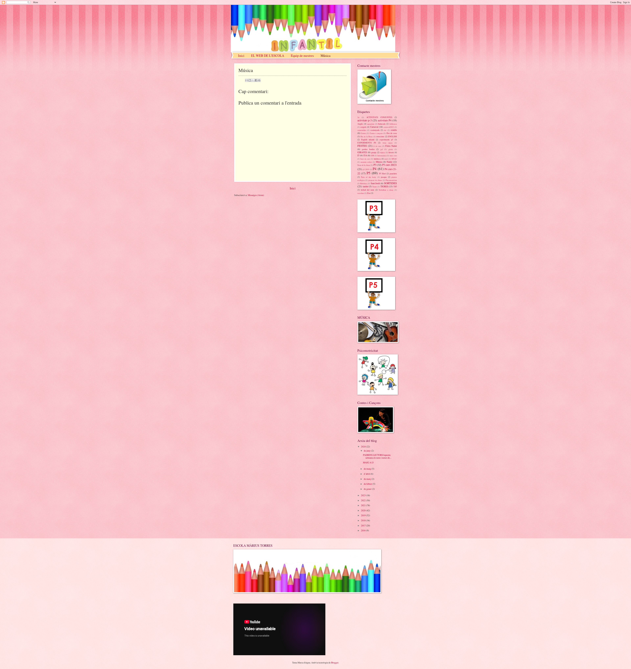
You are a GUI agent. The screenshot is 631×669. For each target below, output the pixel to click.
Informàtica (381, 155)
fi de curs (377, 146)
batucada (382, 123)
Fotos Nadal (391, 145)
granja (373, 152)
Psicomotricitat (391, 180)
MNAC (394, 159)
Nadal (389, 161)
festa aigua (387, 142)
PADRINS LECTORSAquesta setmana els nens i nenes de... (377, 456)
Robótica (363, 183)
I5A (365, 155)
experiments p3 (386, 139)
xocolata (360, 193)
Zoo (368, 193)
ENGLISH (392, 136)
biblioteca (393, 124)
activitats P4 (384, 120)
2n (358, 117)
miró (386, 159)
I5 (358, 155)
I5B (372, 155)
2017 (363, 525)
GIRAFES (362, 152)
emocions (380, 136)
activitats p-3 (364, 120)
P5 (368, 173)
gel (381, 149)
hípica (382, 152)
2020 (363, 510)
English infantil (367, 139)
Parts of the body (368, 177)
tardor (365, 186)
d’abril (367, 473)
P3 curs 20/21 (389, 165)
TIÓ (395, 186)
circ (385, 130)
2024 (363, 446)
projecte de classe (375, 180)
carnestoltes (361, 130)
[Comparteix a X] (253, 80)
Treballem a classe (386, 190)
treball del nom (367, 189)
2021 (363, 505)
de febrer (368, 483)
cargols (363, 127)
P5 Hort (382, 173)
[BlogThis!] (249, 80)
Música (325, 55)
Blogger (334, 662)
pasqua (384, 177)
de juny (367, 450)
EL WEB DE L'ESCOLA (267, 55)
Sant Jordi (375, 183)
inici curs (393, 155)
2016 (363, 530)
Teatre (374, 186)
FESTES (362, 146)
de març (368, 478)
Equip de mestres (302, 55)
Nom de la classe (363, 165)
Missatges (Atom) (256, 195)
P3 (375, 165)
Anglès (360, 123)
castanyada (375, 130)
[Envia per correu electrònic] (246, 80)
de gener (368, 488)
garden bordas (368, 149)
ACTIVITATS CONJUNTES (379, 117)
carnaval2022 (389, 127)
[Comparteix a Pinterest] (259, 80)
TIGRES (384, 186)
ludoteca (377, 158)
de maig (368, 468)
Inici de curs (365, 159)
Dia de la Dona (367, 136)
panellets (393, 173)
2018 (363, 520)
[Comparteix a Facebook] (256, 80)
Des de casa (391, 133)
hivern (391, 152)
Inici (241, 55)
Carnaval (374, 126)
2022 (363, 500)
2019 (363, 515)
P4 (374, 168)
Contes (363, 133)
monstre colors (366, 162)
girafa (390, 149)
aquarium (370, 124)
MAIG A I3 (368, 462)
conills (394, 129)
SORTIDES (390, 183)
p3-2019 (366, 169)
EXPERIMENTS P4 (366, 142)
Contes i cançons (376, 133)
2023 (363, 495)
